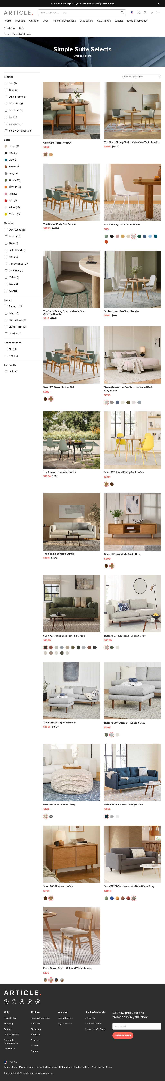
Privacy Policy (26, 1067)
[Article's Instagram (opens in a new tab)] (6, 1002)
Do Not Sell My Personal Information (53, 1067)
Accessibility (98, 1067)
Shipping (8, 1024)
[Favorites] (151, 13)
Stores (34, 1051)
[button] (138, 12)
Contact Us (9, 1048)
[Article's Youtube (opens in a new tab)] (37, 1002)
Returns (8, 1029)
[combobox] (132, 12)
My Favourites (65, 1024)
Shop (109, 1067)
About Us (35, 1035)
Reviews (35, 1040)
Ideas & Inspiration (40, 1018)
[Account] (145, 12)
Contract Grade (93, 1024)
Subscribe (123, 1035)
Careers (35, 1046)
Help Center (10, 1018)
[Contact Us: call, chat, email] (138, 12)
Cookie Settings (82, 1067)
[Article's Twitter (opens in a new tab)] (30, 1002)
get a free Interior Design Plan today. (95, 3)
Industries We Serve (95, 1029)
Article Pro (90, 1018)
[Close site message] (158, 3)
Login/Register (65, 1018)
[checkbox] (22, 83)
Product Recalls (11, 1035)
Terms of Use (10, 1067)
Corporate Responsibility (11, 1041)
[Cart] (158, 13)
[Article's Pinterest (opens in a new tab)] (14, 1002)
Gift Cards (36, 1024)
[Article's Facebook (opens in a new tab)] (22, 1002)
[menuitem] (8, 20)
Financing (36, 1029)
